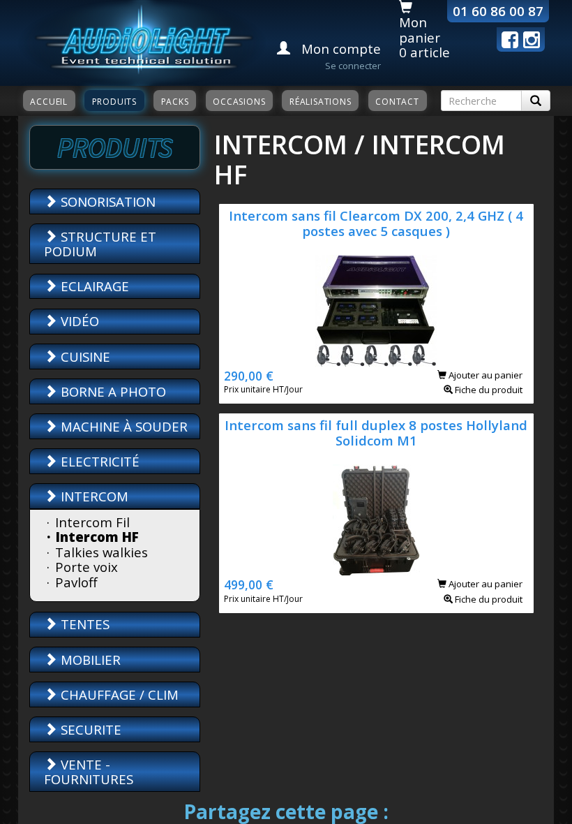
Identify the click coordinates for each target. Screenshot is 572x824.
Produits (114, 102)
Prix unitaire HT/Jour (263, 389)
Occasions (239, 102)
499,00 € (248, 584)
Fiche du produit (487, 389)
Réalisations (320, 102)
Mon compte (339, 48)
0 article (424, 52)
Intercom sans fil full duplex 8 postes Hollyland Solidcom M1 (376, 432)
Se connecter (353, 65)
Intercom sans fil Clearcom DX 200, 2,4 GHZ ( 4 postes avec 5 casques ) (376, 223)
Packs (175, 102)
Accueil (49, 102)
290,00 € (248, 375)
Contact (397, 102)
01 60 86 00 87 (498, 11)
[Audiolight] (142, 41)
